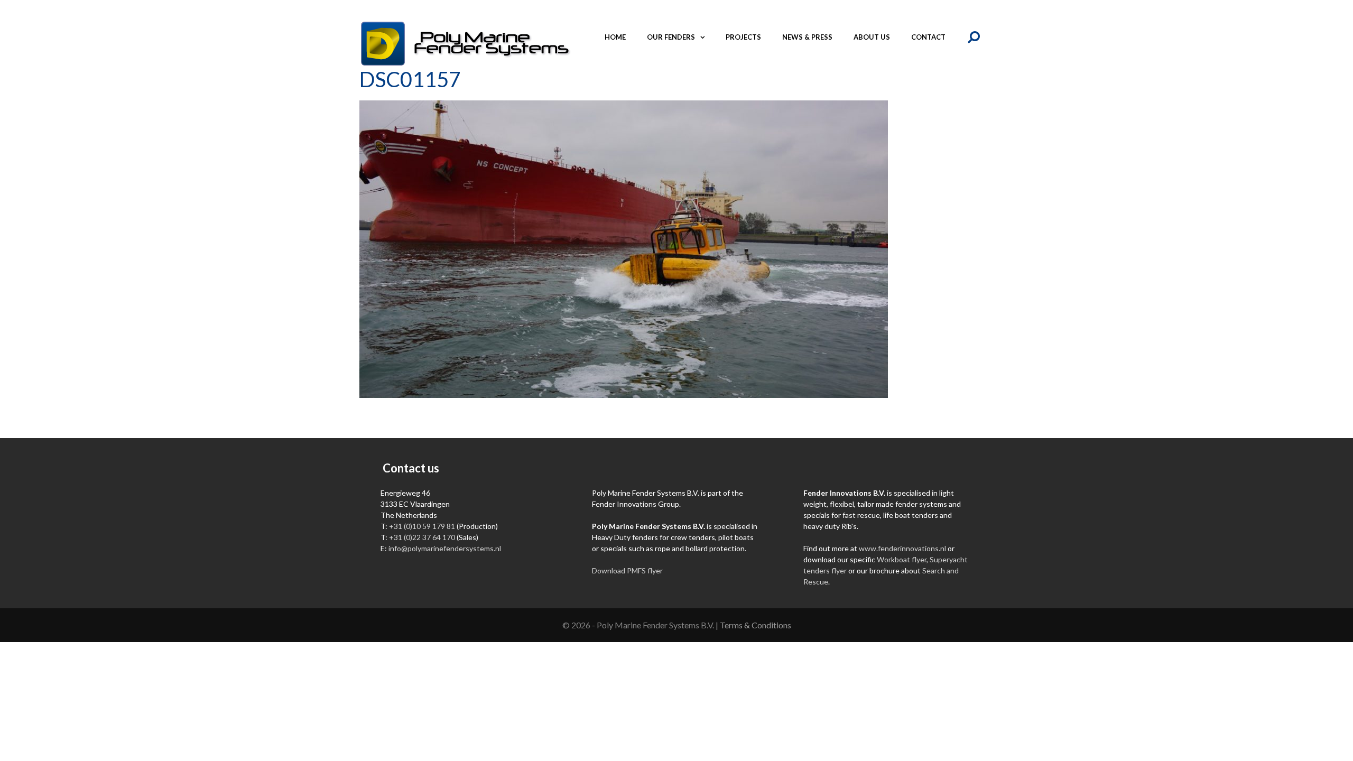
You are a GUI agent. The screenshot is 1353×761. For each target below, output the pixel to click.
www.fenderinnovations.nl (902, 548)
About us (872, 37)
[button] (705, 37)
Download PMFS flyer (627, 570)
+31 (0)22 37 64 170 (422, 537)
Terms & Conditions (755, 625)
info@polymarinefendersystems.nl (444, 548)
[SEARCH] (975, 37)
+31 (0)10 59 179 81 (422, 526)
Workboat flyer (901, 559)
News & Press (807, 37)
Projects (743, 37)
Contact (928, 37)
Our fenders (671, 37)
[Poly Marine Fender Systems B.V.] (465, 43)
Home (615, 37)
